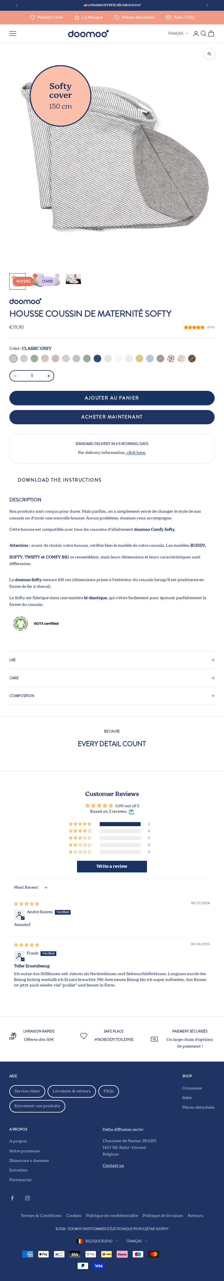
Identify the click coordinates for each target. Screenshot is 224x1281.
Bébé (187, 1098)
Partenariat (20, 1180)
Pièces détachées (198, 1108)
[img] (26, 904)
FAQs (109, 1091)
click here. (136, 453)
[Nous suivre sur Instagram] (27, 1198)
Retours (195, 1216)
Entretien (18, 1170)
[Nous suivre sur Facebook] (12, 1198)
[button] (80, 824)
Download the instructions (60, 480)
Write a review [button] (112, 866)
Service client (27, 1091)
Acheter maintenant (112, 417)
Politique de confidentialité (112, 1216)
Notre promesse (24, 1151)
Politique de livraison (163, 1216)
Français (175, 33)
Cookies (73, 1216)
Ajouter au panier (112, 398)
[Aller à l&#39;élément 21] (73, 279)
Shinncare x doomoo (29, 1161)
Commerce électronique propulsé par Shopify (130, 1229)
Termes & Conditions (41, 1216)
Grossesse (192, 1088)
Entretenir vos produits (37, 1106)
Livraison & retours (72, 1091)
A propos (18, 1141)
